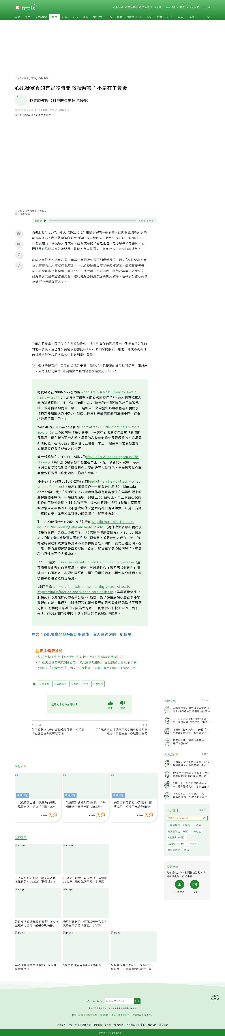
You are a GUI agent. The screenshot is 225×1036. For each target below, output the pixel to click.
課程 (86, 17)
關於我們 (152, 1025)
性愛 (160, 17)
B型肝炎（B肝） (177, 837)
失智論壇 (41, 17)
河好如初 (147, 7)
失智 (109, 17)
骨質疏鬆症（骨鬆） (179, 831)
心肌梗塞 (47, 248)
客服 (77, 1024)
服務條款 (98, 1024)
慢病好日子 (134, 17)
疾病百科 (115, 1015)
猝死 (85, 683)
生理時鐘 (98, 683)
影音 (75, 17)
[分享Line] (19, 244)
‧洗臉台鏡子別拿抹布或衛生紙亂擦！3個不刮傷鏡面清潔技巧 (79, 656)
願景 (182, 7)
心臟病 (75, 683)
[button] (208, 16)
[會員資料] (204, 7)
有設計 (160, 7)
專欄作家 (148, 1015)
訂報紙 (141, 1025)
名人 (170, 17)
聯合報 (120, 7)
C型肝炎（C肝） (177, 843)
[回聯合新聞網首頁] (18, 8)
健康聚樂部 (91, 1015)
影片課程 (22, 795)
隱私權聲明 (118, 1024)
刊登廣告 (61, 1025)
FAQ (71, 1024)
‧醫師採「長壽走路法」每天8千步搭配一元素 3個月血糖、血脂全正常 (85, 668)
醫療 (54, 17)
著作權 (107, 1024)
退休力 (97, 17)
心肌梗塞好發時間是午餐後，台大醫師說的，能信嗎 (87, 634)
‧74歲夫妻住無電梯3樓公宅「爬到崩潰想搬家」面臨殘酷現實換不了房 (86, 662)
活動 (191, 17)
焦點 (17, 17)
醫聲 (120, 17)
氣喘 (186, 849)
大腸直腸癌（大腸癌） (180, 825)
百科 (65, 17)
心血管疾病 (60, 683)
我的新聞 (194, 7)
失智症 (197, 831)
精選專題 (104, 1015)
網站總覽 (163, 1025)
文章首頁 (137, 1015)
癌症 (149, 17)
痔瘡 (198, 825)
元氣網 (25, 78)
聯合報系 (131, 1025)
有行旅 (172, 7)
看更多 (205, 700)
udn (17, 78)
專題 (181, 17)
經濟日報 (132, 7)
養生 (28, 17)
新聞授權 (86, 1025)
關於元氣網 (77, 1015)
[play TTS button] (45, 220)
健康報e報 (96, 1001)
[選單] (209, 7)
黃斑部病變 (174, 849)
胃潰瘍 (193, 843)
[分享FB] (19, 233)
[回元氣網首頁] (28, 7)
